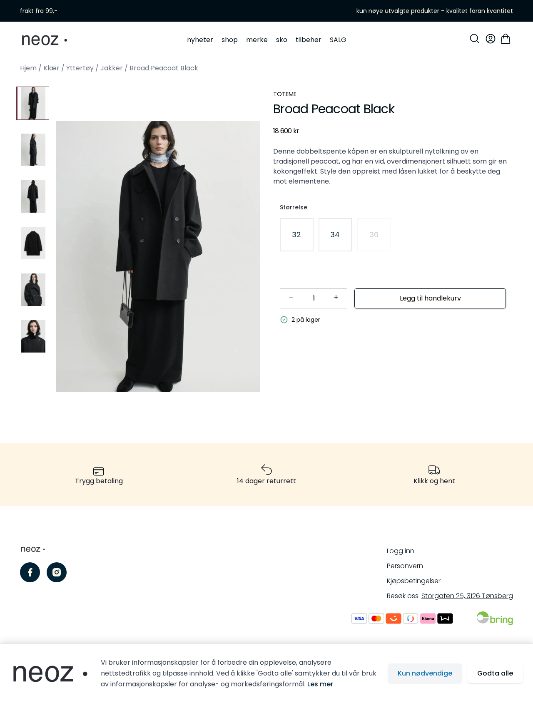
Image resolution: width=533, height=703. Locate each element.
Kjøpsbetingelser (414, 581)
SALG (338, 40)
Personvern (405, 566)
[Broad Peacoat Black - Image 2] (32, 149)
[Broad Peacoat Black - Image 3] (32, 196)
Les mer (320, 684)
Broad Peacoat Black (164, 68)
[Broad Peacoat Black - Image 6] (32, 336)
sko (281, 40)
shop (230, 40)
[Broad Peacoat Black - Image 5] (32, 289)
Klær (51, 68)
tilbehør (308, 40)
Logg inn (400, 551)
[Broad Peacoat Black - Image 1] (32, 103)
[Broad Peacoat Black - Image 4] (32, 243)
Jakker (111, 68)
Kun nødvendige (425, 673)
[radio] (297, 234)
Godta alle (495, 673)
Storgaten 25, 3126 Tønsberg (467, 596)
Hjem (28, 68)
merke (257, 40)
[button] (158, 256)
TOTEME (284, 94)
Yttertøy (80, 68)
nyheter (200, 40)
